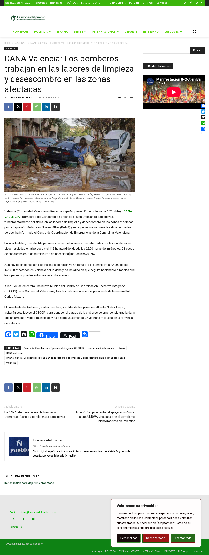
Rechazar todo (155, 538)
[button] (194, 32)
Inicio (7, 43)
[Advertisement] (104, 17)
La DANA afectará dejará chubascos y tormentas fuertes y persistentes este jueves (34, 415)
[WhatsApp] (37, 107)
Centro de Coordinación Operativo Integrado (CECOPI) (53, 348)
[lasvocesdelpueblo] (29, 18)
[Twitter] (185, 3)
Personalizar (128, 538)
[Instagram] (196, 3)
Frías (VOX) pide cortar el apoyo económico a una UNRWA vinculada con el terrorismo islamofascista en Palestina (105, 417)
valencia (11, 362)
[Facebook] (191, 3)
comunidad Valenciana (101, 348)
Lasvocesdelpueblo (20, 97)
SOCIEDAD (20, 43)
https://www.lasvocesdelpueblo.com (51, 446)
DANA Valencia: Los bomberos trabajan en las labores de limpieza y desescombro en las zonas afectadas (65, 357)
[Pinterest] (27, 107)
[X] (18, 107)
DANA (122, 348)
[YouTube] (202, 3)
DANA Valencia (14, 352)
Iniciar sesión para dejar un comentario (29, 483)
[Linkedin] (46, 107)
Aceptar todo (183, 538)
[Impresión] (55, 107)
